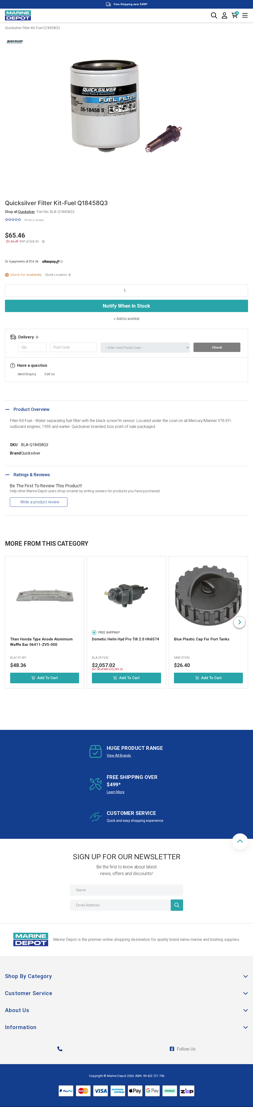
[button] (240, 841)
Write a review (34, 220)
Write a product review (39, 502)
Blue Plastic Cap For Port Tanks (201, 639)
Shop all (20, 212)
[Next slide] (239, 622)
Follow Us (186, 1049)
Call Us (49, 374)
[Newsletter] (177, 905)
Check (217, 347)
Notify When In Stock (126, 306)
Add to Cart (47, 678)
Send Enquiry (27, 374)
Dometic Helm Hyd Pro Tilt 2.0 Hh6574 (125, 639)
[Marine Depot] (18, 15)
